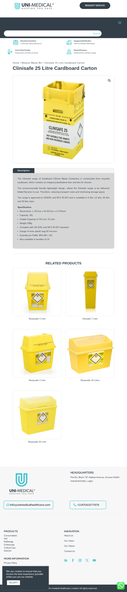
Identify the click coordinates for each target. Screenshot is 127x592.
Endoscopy (9, 544)
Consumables (10, 535)
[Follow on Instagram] (80, 560)
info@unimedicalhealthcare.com (30, 505)
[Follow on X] (87, 560)
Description (24, 170)
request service (95, 5)
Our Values (69, 545)
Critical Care (10, 547)
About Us (68, 535)
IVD (5, 538)
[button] (109, 80)
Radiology (8, 541)
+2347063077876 (88, 505)
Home (16, 63)
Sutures (7, 550)
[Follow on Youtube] (94, 560)
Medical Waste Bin (32, 63)
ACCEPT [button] (13, 582)
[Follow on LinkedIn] (66, 560)
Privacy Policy (10, 562)
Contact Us (69, 551)
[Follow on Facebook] (73, 560)
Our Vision (69, 540)
